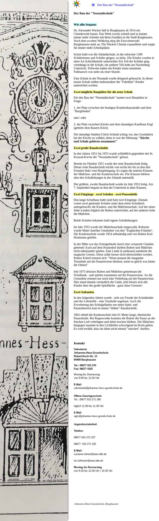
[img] (34, 260)
